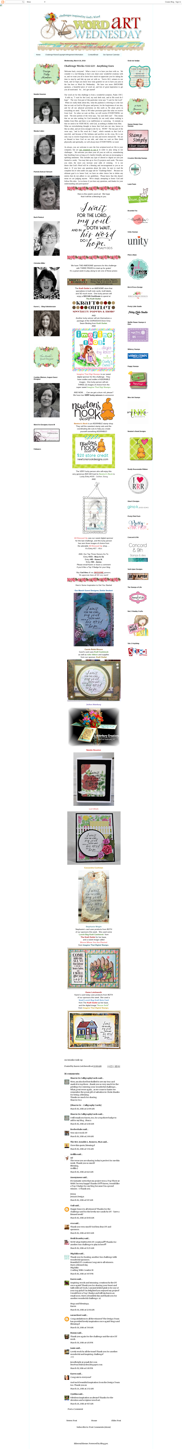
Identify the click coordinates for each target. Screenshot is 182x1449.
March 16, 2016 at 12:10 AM (82, 1124)
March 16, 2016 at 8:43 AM (81, 1172)
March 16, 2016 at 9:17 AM (81, 1200)
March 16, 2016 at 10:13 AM (82, 1233)
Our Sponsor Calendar (111, 55)
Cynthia (74, 1394)
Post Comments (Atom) (100, 1427)
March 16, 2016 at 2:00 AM (82, 1136)
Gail (72, 1205)
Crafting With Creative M (81, 1270)
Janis (72, 1348)
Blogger (104, 1443)
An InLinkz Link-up (73, 1060)
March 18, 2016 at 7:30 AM (81, 1327)
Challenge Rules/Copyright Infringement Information (64, 55)
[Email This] (108, 1066)
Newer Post (71, 1420)
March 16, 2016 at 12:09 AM (82, 1109)
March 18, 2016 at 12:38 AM (82, 1310)
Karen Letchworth (82, 1066)
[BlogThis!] (111, 1066)
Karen (73, 1279)
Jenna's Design (77, 1196)
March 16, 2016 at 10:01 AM (82, 1218)
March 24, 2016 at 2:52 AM (82, 1388)
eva (72, 1223)
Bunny (73, 1333)
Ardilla (73, 1154)
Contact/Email (93, 55)
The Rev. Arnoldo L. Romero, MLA (86, 1142)
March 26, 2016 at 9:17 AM (81, 1404)
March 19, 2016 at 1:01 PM (81, 1368)
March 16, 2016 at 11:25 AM (82, 1248)
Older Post (116, 1420)
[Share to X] (113, 1066)
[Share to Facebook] (116, 1066)
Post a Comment (75, 1409)
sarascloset (76, 1315)
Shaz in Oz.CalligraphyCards (84, 1078)
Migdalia (74, 1253)
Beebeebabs (76, 1129)
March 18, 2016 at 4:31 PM (81, 1342)
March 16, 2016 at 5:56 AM (82, 1149)
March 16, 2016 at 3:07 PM (81, 1274)
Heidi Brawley (77, 1238)
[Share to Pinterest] (119, 1066)
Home (38, 55)
